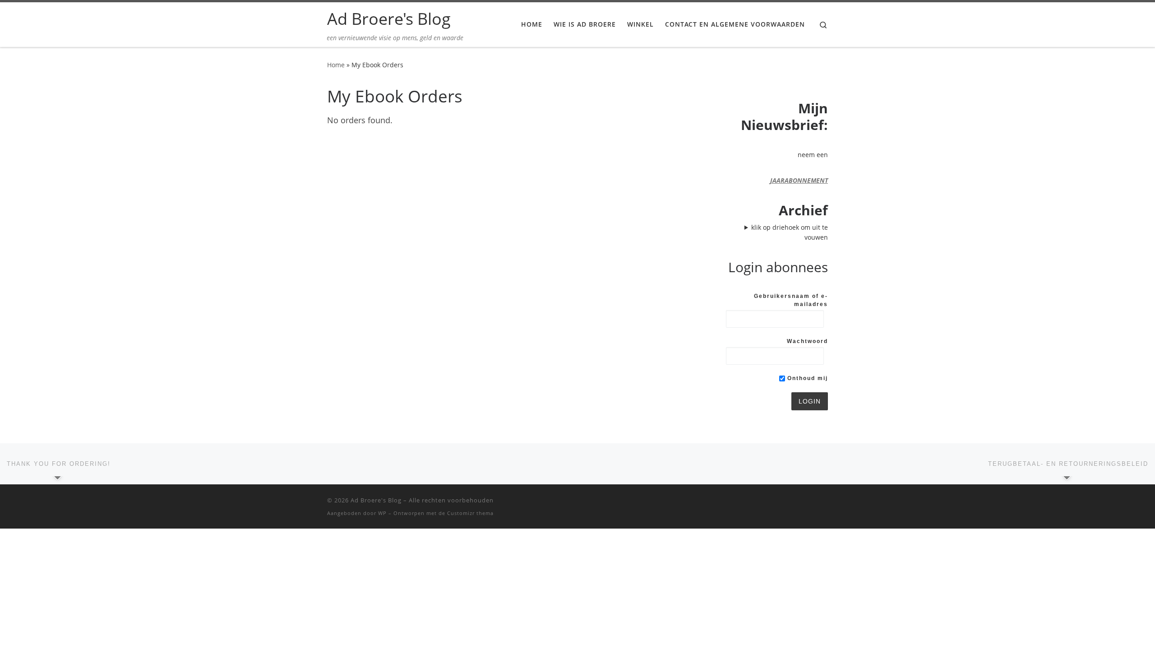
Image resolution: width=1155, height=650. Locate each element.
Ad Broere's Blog (376, 500)
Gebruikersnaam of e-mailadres (791, 300)
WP (382, 513)
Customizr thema (470, 513)
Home (336, 64)
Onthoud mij (806, 378)
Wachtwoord (807, 341)
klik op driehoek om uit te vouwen (789, 232)
